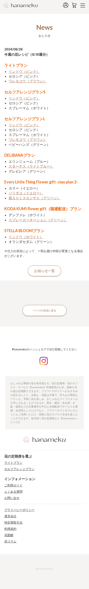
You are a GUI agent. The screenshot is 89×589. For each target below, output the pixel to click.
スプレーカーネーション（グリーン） (38, 220)
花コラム (10, 541)
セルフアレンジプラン (19, 469)
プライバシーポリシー (19, 509)
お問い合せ (11, 497)
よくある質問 (13, 491)
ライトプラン (13, 462)
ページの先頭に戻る (44, 310)
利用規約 (10, 528)
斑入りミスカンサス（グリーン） (34, 198)
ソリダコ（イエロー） (26, 193)
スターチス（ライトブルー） (31, 166)
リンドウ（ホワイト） (26, 237)
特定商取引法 (13, 522)
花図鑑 (8, 535)
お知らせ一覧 (44, 271)
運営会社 (10, 516)
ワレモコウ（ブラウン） (28, 81)
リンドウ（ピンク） (24, 71)
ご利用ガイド (13, 485)
